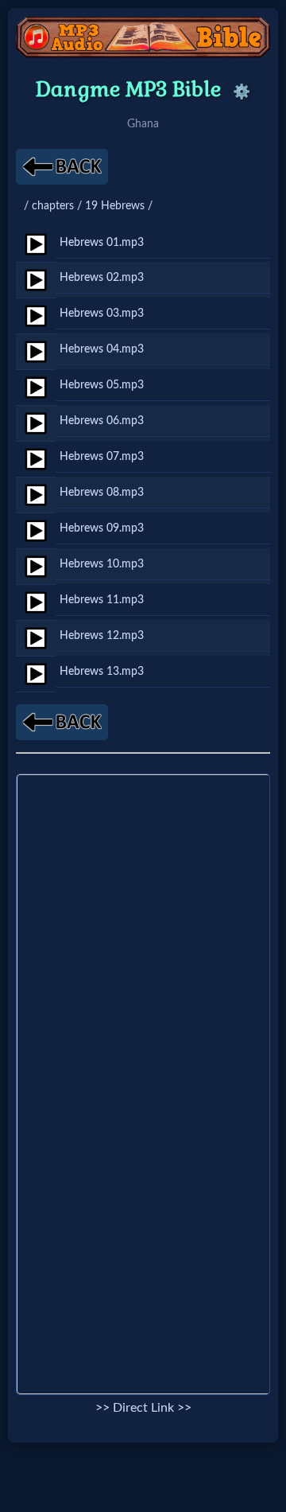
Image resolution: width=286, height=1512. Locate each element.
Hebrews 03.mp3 (102, 313)
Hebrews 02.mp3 (102, 277)
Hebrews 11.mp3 (102, 600)
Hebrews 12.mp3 (102, 635)
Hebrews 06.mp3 (102, 421)
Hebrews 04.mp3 (102, 349)
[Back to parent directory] (62, 167)
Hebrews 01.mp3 (102, 242)
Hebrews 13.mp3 (102, 671)
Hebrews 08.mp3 (102, 492)
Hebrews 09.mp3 (102, 528)
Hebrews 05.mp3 (102, 385)
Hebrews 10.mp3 (102, 564)
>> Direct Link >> (143, 1407)
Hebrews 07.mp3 (102, 456)
